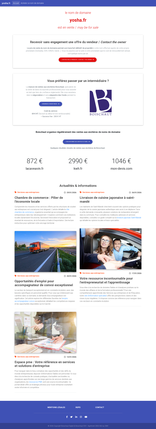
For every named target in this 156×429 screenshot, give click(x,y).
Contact (99, 407)
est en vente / (78, 27)
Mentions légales (56, 407)
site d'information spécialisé (95, 296)
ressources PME (35, 382)
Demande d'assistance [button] (49, 104)
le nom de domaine (78, 13)
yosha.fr (78, 20)
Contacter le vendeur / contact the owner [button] (77, 59)
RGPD (78, 407)
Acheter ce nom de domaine (32, 3)
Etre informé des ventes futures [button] (77, 141)
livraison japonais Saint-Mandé (129, 218)
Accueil (16, 3)
